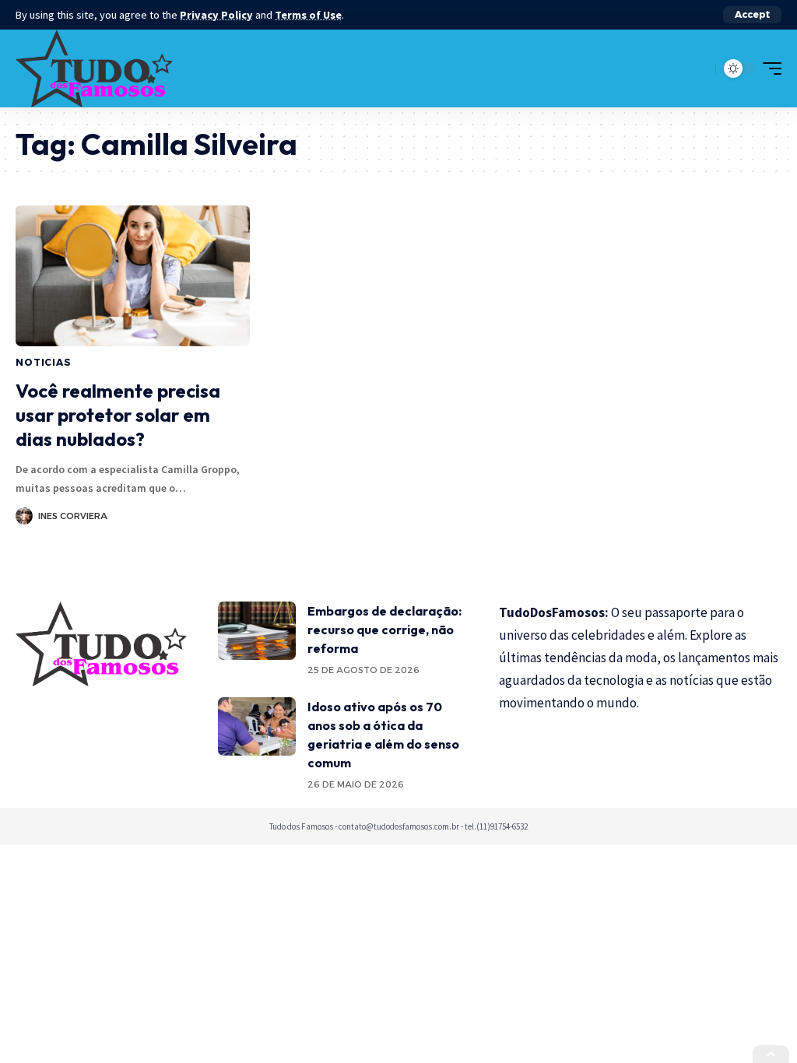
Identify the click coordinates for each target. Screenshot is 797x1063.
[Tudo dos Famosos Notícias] (94, 68)
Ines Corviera (72, 515)
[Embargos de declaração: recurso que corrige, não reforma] (257, 631)
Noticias (44, 362)
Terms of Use (308, 15)
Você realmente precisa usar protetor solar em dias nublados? (118, 415)
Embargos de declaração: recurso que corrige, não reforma (384, 629)
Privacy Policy (216, 15)
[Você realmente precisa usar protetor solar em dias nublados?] (133, 275)
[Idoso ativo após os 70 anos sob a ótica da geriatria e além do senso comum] (257, 726)
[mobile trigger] (768, 68)
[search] (699, 68)
